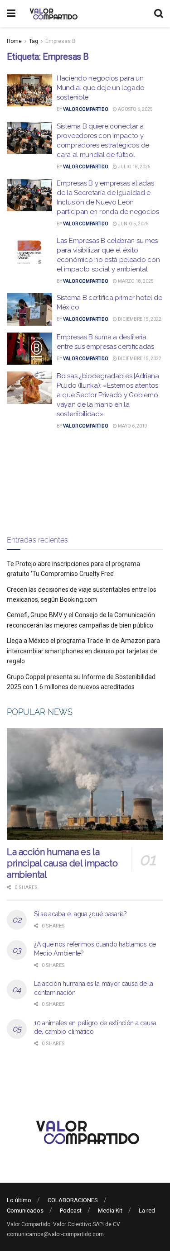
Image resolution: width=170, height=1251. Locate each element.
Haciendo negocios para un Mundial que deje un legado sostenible (100, 87)
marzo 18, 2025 (135, 281)
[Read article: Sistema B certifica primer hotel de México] (29, 309)
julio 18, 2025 (134, 166)
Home (14, 41)
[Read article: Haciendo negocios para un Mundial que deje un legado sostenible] (29, 90)
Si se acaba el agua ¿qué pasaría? (80, 914)
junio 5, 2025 (133, 223)
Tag (33, 41)
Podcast (71, 1210)
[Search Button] (158, 13)
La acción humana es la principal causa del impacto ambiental (62, 863)
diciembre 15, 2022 (139, 319)
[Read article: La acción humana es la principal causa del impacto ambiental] (85, 784)
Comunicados (25, 1210)
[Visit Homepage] (52, 14)
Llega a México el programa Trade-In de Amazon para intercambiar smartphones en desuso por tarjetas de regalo (83, 651)
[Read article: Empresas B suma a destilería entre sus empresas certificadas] (29, 349)
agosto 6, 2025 (135, 109)
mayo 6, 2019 (132, 425)
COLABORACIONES (73, 1200)
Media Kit (110, 1210)
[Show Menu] (11, 13)
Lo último (19, 1200)
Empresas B (60, 41)
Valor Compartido (85, 109)
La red (147, 1210)
